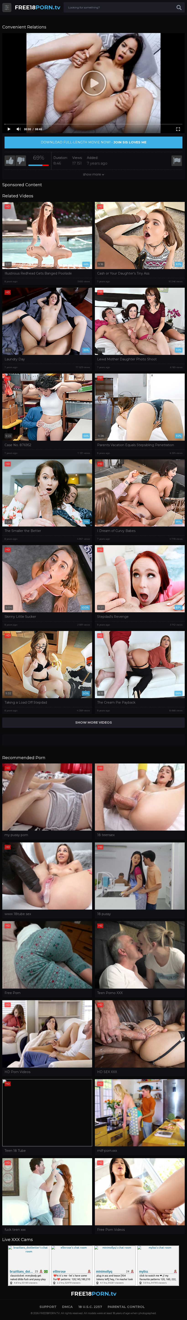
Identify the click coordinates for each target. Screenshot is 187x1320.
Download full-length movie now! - (93, 142)
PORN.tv (37, 7)
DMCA (67, 1307)
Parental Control (126, 1307)
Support (48, 1307)
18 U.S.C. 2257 (90, 1307)
